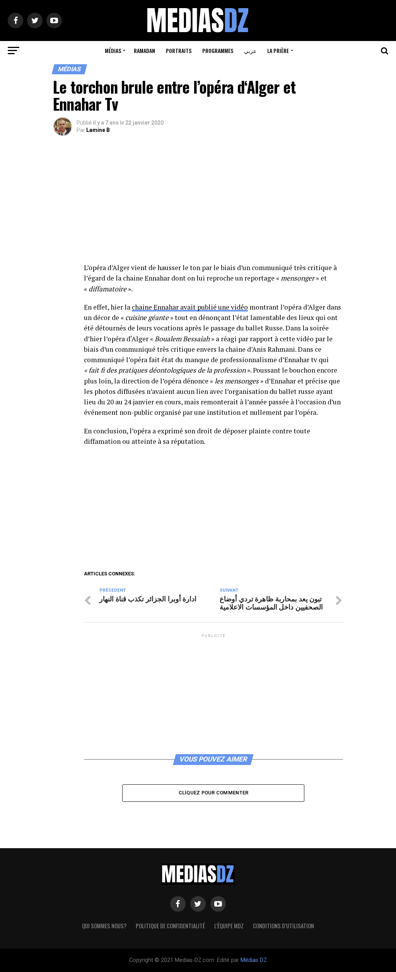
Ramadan (144, 50)
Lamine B (98, 130)
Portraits (178, 50)
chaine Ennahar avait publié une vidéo (190, 307)
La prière (278, 50)
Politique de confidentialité (170, 926)
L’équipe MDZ (229, 926)
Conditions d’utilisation (283, 926)
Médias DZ (254, 960)
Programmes (217, 50)
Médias (113, 50)
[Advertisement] (213, 205)
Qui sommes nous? (104, 926)
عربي (250, 50)
